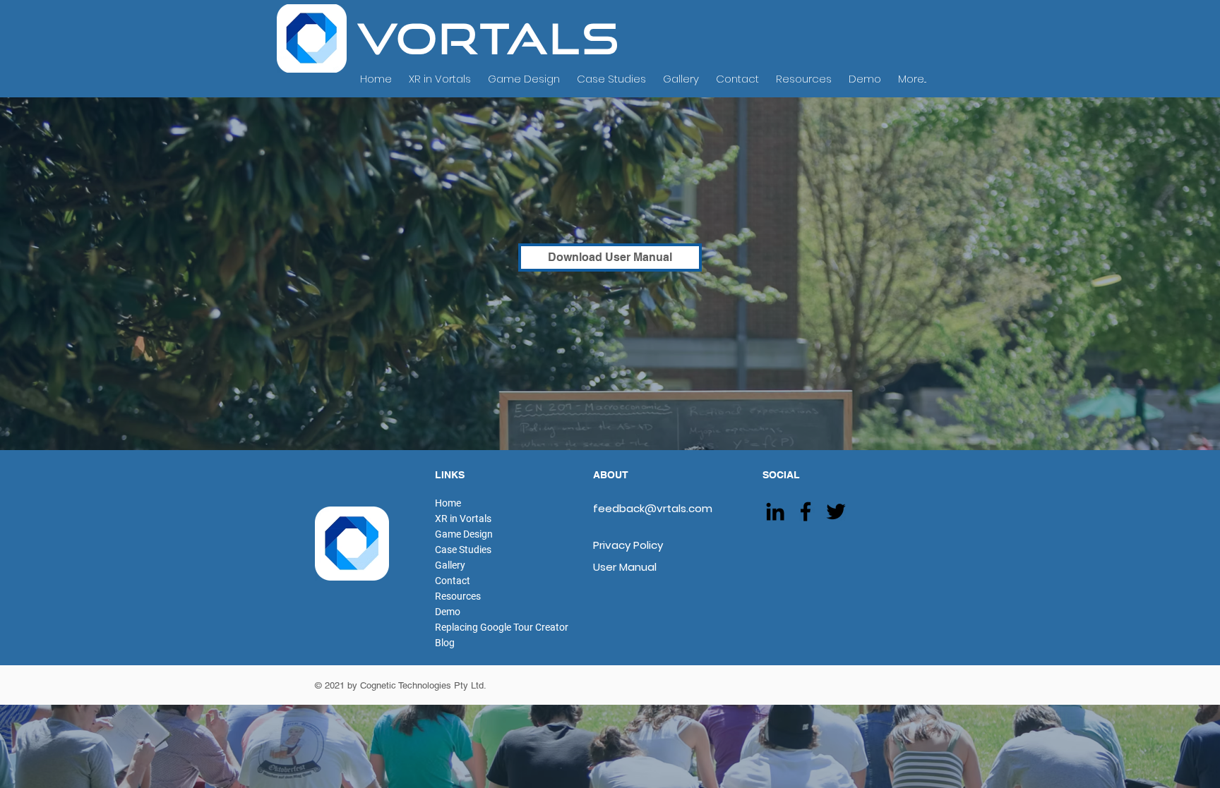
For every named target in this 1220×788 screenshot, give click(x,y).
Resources (458, 596)
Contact (452, 580)
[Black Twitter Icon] (836, 511)
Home (448, 503)
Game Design (464, 534)
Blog (445, 642)
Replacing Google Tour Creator (501, 627)
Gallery (450, 565)
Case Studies (463, 549)
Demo (447, 611)
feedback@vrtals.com (652, 508)
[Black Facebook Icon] (805, 511)
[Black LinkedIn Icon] (775, 511)
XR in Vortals (463, 518)
